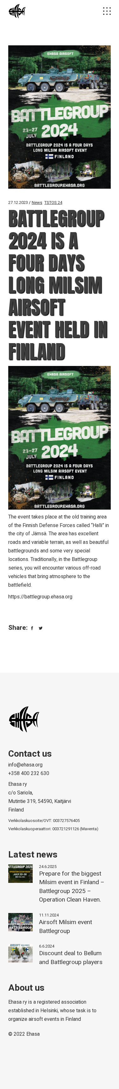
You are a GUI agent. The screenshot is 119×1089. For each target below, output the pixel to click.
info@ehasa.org (25, 765)
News (37, 202)
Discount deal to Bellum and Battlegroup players (70, 958)
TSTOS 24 (53, 202)
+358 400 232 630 (28, 773)
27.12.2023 (18, 202)
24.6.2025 (47, 866)
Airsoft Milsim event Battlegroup (65, 927)
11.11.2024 (49, 915)
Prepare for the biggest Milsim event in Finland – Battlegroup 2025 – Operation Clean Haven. (71, 886)
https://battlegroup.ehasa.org (40, 597)
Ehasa (33, 1034)
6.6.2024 (46, 946)
